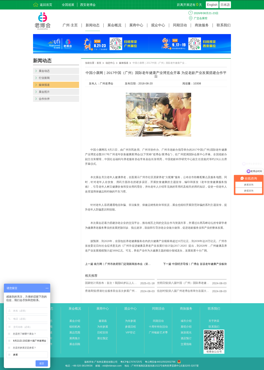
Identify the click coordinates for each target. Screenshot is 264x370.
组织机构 (74, 326)
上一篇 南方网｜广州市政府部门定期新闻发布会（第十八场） (119, 264)
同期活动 (180, 25)
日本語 (225, 4)
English (212, 4)
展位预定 (102, 338)
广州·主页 (70, 25)
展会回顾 (74, 344)
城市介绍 (186, 320)
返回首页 (46, 4)
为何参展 (102, 326)
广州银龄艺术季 (158, 332)
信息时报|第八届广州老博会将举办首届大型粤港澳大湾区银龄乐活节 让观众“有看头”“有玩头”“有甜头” (184, 290)
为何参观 (130, 320)
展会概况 (114, 25)
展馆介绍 (186, 326)
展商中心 (136, 25)
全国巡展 (68, 4)
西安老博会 (88, 4)
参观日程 (130, 326)
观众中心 (158, 25)
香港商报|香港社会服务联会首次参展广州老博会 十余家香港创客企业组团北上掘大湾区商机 (112, 290)
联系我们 (224, 25)
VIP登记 (130, 332)
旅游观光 (186, 332)
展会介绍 (74, 320)
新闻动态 (93, 25)
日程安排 (102, 332)
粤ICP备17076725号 (131, 362)
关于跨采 (214, 320)
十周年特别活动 (158, 326)
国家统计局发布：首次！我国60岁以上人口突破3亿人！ (112, 283)
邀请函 (103, 320)
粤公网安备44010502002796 (160, 362)
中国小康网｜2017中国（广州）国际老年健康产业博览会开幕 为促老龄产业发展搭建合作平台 (162, 63)
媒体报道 (123, 63)
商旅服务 (202, 25)
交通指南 (186, 344)
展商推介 (74, 338)
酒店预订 (186, 338)
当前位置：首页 (93, 63)
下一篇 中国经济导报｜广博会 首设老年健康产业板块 (195, 264)
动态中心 (110, 63)
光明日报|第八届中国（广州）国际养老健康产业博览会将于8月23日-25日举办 (184, 283)
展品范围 (74, 332)
